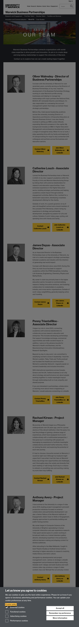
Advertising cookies (18, 616)
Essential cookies (17, 607)
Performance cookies (19, 621)
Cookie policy (10, 604)
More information (60, 618)
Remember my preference (60, 613)
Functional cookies (18, 612)
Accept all (60, 608)
